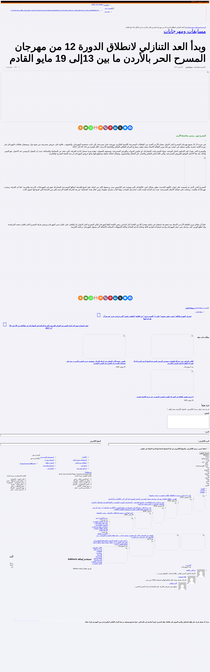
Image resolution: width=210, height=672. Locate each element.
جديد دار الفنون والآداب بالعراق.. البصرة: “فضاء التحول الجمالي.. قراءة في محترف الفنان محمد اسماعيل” (171, 17)
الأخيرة (202, 490)
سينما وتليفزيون (15, 10)
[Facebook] (130, 127)
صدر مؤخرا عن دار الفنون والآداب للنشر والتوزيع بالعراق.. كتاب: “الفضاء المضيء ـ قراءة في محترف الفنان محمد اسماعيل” (165, 21)
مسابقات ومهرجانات (84, 10)
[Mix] (100, 127)
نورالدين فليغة (190, 570)
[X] (120, 127)
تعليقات (202, 492)
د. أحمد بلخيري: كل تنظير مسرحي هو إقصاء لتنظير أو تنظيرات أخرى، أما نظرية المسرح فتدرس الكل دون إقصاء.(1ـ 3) (167, 15)
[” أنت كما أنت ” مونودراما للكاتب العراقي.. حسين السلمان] (143, 528)
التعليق (206, 413)
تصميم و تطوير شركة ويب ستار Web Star (26, 620)
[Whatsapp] (90, 127)
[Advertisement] (105, 208)
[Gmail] (95, 127)
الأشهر (203, 489)
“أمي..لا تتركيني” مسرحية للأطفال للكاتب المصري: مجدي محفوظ (170, 495)
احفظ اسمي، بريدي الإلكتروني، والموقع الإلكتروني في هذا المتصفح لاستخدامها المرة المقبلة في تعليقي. (173, 449)
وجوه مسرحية (59, 10)
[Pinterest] (110, 127)
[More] (80, 127)
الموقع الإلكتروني (95, 441)
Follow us (88, 472)
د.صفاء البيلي (189, 67)
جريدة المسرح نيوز (196, 5)
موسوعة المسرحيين (40, 10)
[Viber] (105, 127)
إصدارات (53, 10)
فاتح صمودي (182, 577)
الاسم (207, 432)
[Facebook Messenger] (125, 127)
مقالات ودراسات (73, 10)
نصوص (49, 10)
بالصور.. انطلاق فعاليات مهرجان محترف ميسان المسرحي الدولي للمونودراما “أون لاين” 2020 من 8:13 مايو (142, 499)
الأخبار (84, 457)
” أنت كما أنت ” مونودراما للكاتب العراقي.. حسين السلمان (114, 513)
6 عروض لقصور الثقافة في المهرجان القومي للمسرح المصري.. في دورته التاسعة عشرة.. (164, 397)
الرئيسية (203, 27)
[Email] (85, 127)
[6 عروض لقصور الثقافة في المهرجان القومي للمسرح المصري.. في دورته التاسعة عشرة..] (172, 393)
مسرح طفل (23, 10)
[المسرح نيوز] (109, 8)
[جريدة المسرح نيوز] (121, 533)
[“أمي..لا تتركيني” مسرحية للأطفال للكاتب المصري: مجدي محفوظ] (199, 510)
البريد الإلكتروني (203, 441)
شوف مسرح (30, 10)
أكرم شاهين (173, 583)
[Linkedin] (115, 127)
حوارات (66, 10)
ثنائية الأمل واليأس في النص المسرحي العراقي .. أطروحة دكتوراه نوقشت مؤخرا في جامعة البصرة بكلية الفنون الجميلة (167, 14)
